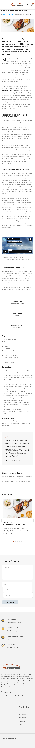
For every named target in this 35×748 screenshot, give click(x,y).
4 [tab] (19, 541)
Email (20, 725)
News (31, 14)
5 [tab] (21, 541)
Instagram (22, 717)
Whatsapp (22, 714)
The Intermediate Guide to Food (15, 524)
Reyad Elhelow (8, 14)
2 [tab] (15, 541)
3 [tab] (17, 541)
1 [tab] (13, 541)
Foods (6, 522)
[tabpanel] (17, 516)
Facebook (22, 721)
